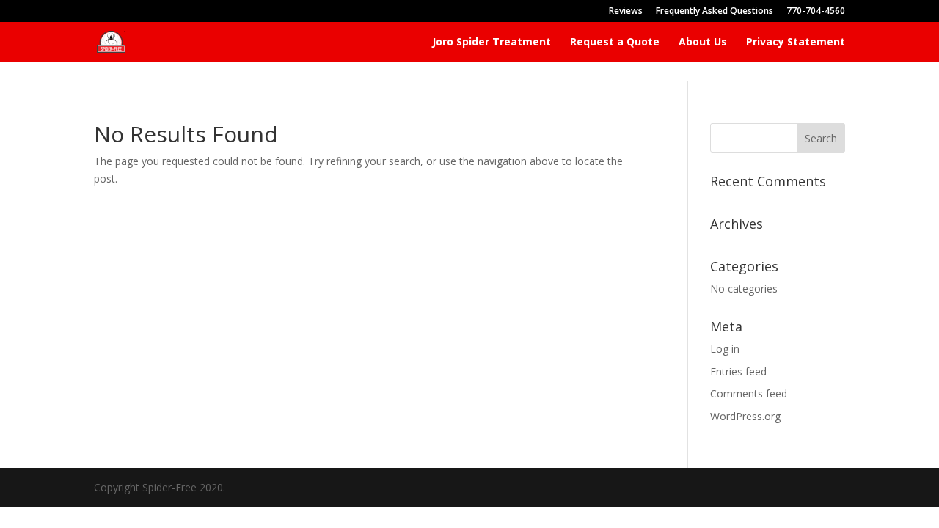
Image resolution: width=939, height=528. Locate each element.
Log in (724, 349)
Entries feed (738, 371)
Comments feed (748, 393)
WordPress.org (745, 416)
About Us (703, 42)
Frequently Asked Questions (714, 12)
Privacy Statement (795, 42)
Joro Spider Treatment (491, 42)
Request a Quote (615, 42)
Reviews (626, 12)
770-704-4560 (815, 12)
